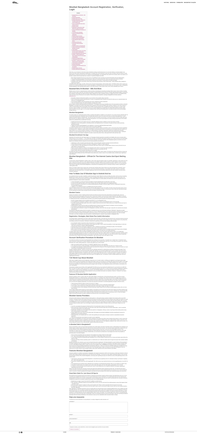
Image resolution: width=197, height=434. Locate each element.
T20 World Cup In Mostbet (77, 32)
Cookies (64, 432)
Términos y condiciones (115, 432)
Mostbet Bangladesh (76, 17)
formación (179, 2)
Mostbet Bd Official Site (76, 42)
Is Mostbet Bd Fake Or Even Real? (78, 59)
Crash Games (74, 49)
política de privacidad (169, 432)
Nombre (71, 414)
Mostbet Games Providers (77, 35)
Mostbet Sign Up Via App (77, 18)
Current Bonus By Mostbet (77, 63)
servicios (172, 2)
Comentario (71, 401)
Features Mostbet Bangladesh (78, 38)
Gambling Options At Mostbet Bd (78, 45)
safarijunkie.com (72, 96)
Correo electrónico (73, 418)
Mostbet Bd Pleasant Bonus (77, 58)
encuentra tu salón (190, 2)
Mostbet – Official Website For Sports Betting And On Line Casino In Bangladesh (79, 55)
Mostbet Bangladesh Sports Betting (79, 53)
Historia (166, 2)
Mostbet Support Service (77, 67)
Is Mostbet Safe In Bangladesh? (78, 37)
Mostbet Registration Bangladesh (78, 69)
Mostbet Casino (75, 26)
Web (70, 422)
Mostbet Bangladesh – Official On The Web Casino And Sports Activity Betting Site (78, 21)
